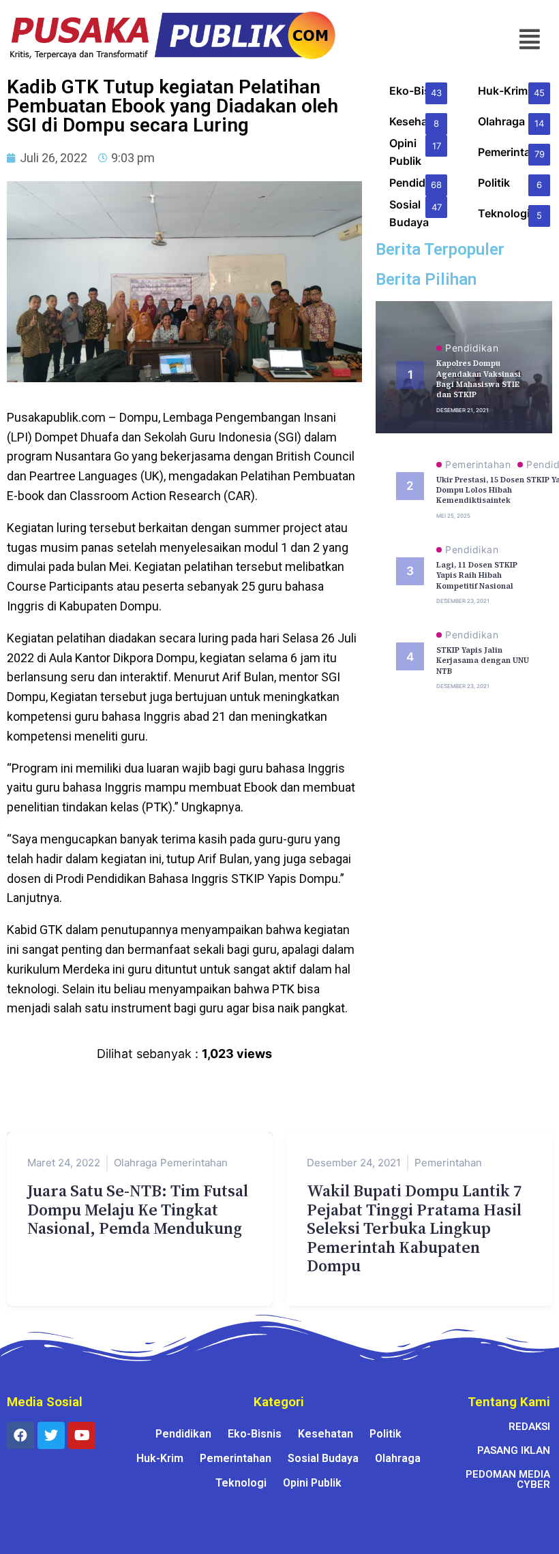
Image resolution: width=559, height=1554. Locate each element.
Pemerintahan (478, 464)
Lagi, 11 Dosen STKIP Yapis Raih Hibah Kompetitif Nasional (476, 575)
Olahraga (135, 1162)
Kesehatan (325, 1433)
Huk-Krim (159, 1458)
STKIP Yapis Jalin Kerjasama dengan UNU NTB (482, 661)
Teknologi (241, 1482)
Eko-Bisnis (255, 1433)
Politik (385, 1433)
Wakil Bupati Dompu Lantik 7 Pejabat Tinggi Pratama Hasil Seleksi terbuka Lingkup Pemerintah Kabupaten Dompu (414, 1228)
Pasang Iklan (513, 1450)
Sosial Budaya (323, 1458)
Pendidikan (471, 348)
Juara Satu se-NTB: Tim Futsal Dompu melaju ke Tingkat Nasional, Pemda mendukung (137, 1209)
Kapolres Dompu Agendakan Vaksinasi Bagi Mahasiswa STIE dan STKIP (478, 379)
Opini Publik (312, 1482)
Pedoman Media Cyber (508, 1479)
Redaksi (529, 1426)
